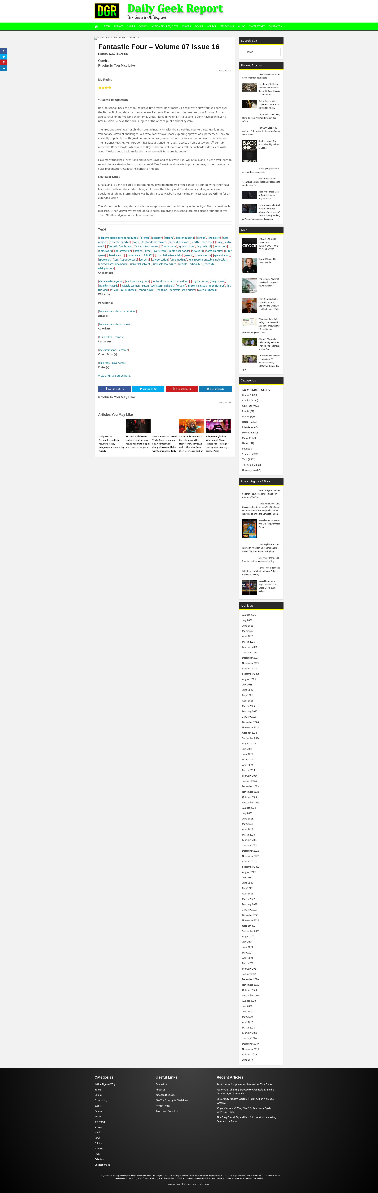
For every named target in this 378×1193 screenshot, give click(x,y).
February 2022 (249, 904)
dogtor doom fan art (153, 242)
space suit (105, 259)
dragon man (217, 281)
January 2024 (249, 781)
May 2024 (247, 759)
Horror (212, 26)
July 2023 (247, 813)
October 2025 (249, 668)
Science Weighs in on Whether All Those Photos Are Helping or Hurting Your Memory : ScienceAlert (217, 443)
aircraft (145, 237)
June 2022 (247, 882)
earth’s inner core (202, 242)
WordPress (182, 1184)
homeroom (220, 246)
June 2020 (247, 1011)
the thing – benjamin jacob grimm (176, 289)
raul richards (128, 289)
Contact (274, 26)
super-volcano (128, 259)
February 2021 (249, 968)
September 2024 (250, 738)
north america (214, 250)
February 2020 (249, 1033)
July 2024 (247, 749)
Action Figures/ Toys (164, 26)
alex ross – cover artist (112, 362)
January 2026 (249, 652)
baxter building (185, 237)
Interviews (247, 427)
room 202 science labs (169, 255)
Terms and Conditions (168, 1111)
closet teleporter (120, 242)
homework (105, 250)
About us (160, 1089)
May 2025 (247, 695)
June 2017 (247, 1059)
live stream (160, 250)
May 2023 (247, 824)
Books (199, 26)
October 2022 (249, 861)
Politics (246, 448)
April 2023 (247, 829)
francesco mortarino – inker (115, 324)
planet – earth (116, 255)
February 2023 (249, 840)
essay (219, 242)
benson (201, 237)
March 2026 (248, 641)
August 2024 (249, 743)
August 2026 (249, 615)
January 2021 (249, 974)
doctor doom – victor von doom (170, 281)
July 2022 (247, 877)
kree (148, 250)
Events (245, 411)
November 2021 (250, 920)
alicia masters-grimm (111, 281)
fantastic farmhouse (120, 246)
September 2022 (250, 866)
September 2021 (250, 931)
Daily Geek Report (175, 8)
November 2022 (250, 856)
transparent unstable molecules (208, 259)
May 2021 (247, 952)
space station (221, 255)
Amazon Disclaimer (166, 1095)
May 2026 (247, 631)
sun (116, 259)
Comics (143, 26)
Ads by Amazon (225, 71)
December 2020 (250, 979)
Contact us (161, 1084)
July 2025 (247, 684)
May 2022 (247, 888)
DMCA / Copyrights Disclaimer (172, 1100)
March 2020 (248, 1027)
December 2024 (250, 722)
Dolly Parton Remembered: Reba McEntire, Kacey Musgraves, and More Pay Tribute (111, 443)
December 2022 (250, 850)
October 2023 (249, 797)
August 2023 (249, 808)
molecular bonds (179, 250)
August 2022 (249, 872)
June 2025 (247, 690)
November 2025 (250, 663)
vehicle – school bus (190, 263)
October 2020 (249, 990)
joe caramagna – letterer (113, 349)
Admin (124, 53)
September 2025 (250, 673)
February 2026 (249, 647)
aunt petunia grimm (137, 281)
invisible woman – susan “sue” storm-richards (147, 285)
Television (227, 26)
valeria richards (207, 289)
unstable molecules (164, 263)
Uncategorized (250, 470)
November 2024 (250, 727)
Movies (186, 26)
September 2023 (250, 802)
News (245, 443)
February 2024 (249, 775)
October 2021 (249, 926)
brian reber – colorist (111, 337)
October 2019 (249, 1054)
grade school (186, 246)
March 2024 (248, 770)
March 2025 (248, 706)
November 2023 (250, 791)
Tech (107, 26)
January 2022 (249, 909)
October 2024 (249, 732)
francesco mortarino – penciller (117, 311)
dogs (136, 242)
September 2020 (250, 995)
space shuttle (203, 255)
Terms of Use (242, 1178)
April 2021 (247, 958)
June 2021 (247, 947)
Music (241, 26)
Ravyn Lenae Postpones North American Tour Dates (244, 1084)
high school (204, 246)
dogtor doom (200, 281)
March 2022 (248, 899)
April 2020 (247, 1022)
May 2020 (247, 1017)
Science (118, 26)
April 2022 (247, 893)
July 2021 (247, 942)
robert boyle (146, 289)
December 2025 (250, 657)
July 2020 (247, 1006)
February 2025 (249, 711)
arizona (169, 237)
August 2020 (249, 1000)
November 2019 (250, 1049)
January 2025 (249, 716)
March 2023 (248, 834)
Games (131, 26)
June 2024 (247, 754)
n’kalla (114, 289)
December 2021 (250, 915)
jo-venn (181, 285)
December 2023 (250, 786)
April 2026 (247, 636)
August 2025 (249, 679)
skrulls (188, 255)
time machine (178, 259)
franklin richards (108, 285)
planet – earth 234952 (140, 255)
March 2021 (248, 963)
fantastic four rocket (147, 246)
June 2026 (247, 625)
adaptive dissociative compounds (118, 237)
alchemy (157, 237)
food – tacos (169, 246)
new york (197, 250)
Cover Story (257, 26)
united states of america (113, 263)
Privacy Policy (163, 1105)
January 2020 (249, 1038)
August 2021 (249, 936)
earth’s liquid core (179, 242)
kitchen (138, 250)
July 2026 (247, 620)
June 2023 (247, 818)
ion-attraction (123, 250)
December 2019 (250, 1043)
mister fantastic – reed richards (206, 285)
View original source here (114, 375)
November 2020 (250, 984)
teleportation (160, 259)
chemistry (214, 237)
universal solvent (140, 263)
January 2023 (249, 845)
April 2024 (247, 765)
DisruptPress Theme (201, 1184)
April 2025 (247, 700)
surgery (144, 259)
